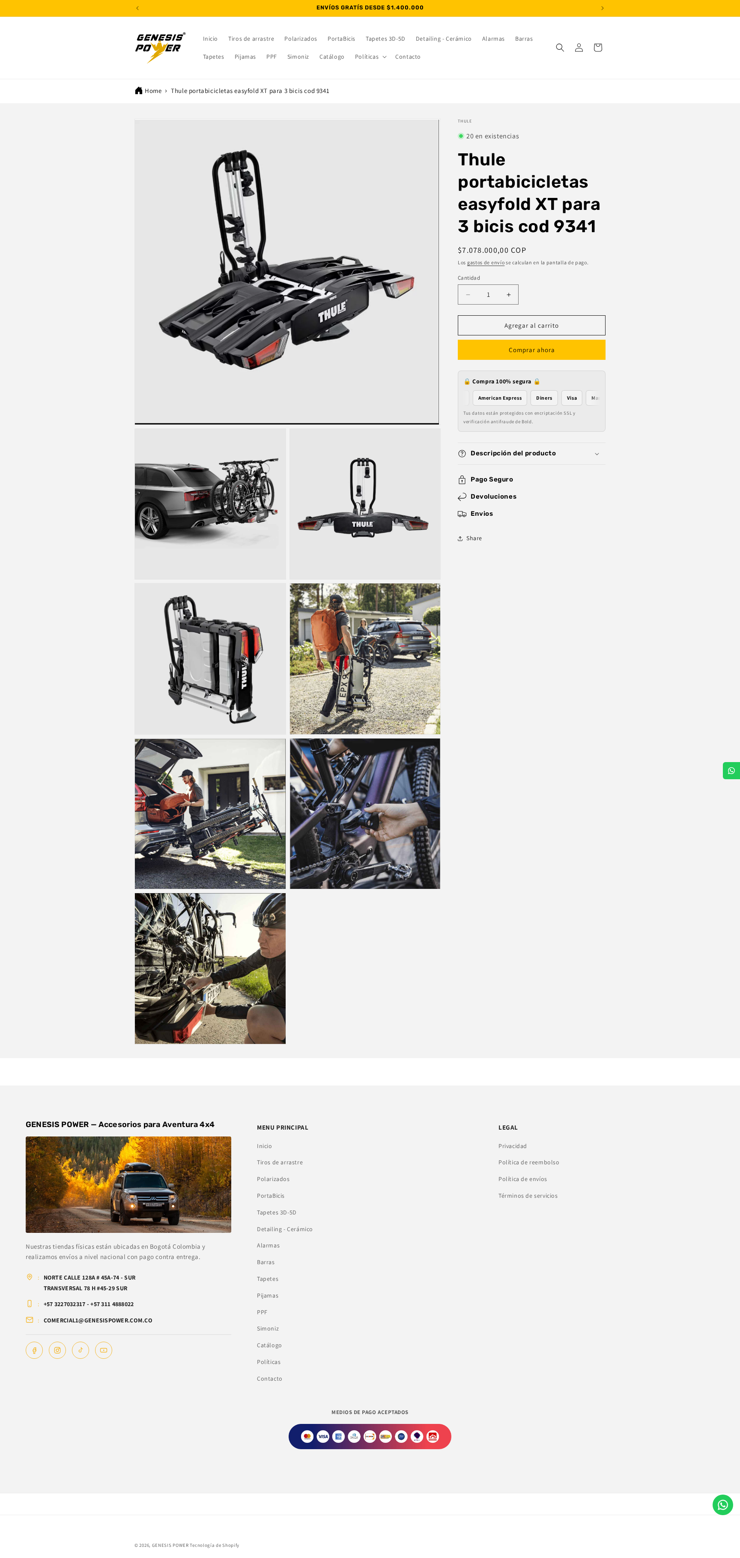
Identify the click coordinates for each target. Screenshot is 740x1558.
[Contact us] (723, 1505)
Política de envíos (522, 1179)
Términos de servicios (528, 1195)
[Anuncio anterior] (137, 8)
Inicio (264, 1146)
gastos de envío (486, 262)
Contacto (270, 1378)
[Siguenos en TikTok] (80, 1350)
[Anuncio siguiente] (602, 8)
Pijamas (267, 1295)
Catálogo (269, 1345)
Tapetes (267, 1279)
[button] (370, 57)
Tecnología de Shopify (214, 1545)
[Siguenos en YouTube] (103, 1350)
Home (153, 91)
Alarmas (268, 1245)
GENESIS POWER (170, 1545)
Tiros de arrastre (280, 1162)
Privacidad (512, 1146)
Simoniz (268, 1328)
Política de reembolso (529, 1162)
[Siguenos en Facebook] (34, 1350)
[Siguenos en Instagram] (57, 1350)
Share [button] (474, 538)
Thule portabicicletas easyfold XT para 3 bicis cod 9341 (250, 91)
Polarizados (273, 1179)
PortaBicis (271, 1195)
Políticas (268, 1362)
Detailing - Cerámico (285, 1229)
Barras (266, 1262)
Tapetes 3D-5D (277, 1212)
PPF (262, 1312)
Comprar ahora (532, 350)
